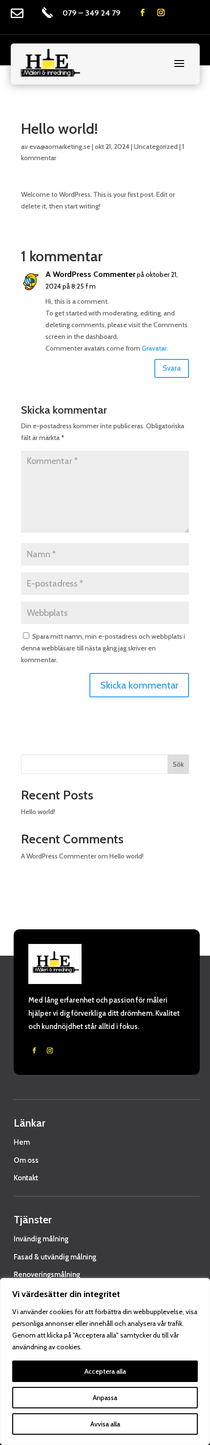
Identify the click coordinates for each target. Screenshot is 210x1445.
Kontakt (26, 1177)
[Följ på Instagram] (161, 12)
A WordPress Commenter (90, 274)
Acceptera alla (105, 1371)
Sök (178, 764)
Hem (22, 1142)
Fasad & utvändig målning (55, 1257)
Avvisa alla (105, 1424)
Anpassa (105, 1397)
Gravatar (154, 348)
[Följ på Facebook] (142, 12)
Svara (172, 368)
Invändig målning (41, 1239)
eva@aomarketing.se (59, 146)
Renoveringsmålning (47, 1274)
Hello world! (38, 811)
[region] (105, 1361)
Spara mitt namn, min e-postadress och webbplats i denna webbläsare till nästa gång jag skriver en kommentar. (103, 648)
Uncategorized (156, 146)
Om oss (26, 1160)
